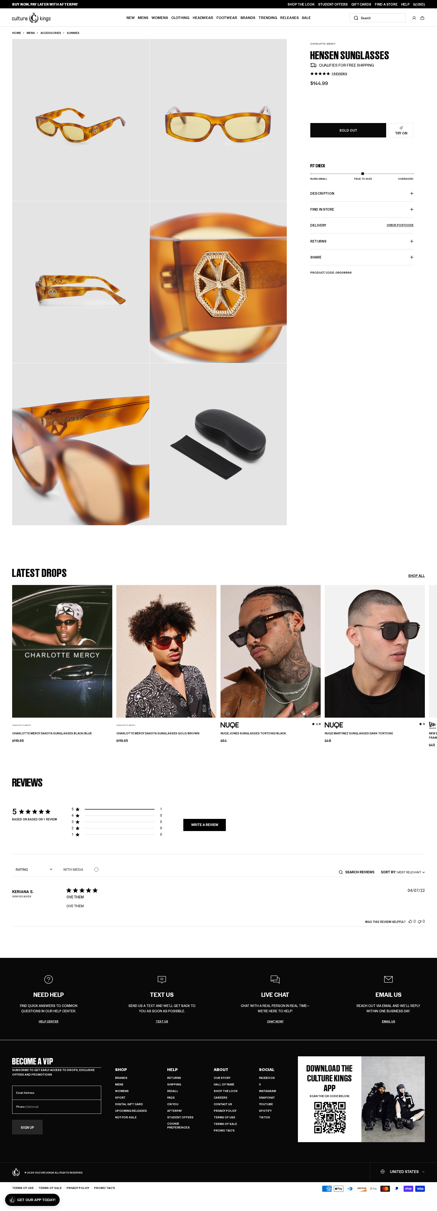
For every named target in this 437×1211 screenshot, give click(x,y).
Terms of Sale (225, 1124)
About (221, 1069)
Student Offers (180, 1117)
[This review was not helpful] (419, 921)
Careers (220, 1097)
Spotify (265, 1110)
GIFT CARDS (361, 4)
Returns (174, 1078)
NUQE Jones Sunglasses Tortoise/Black (253, 733)
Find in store (322, 209)
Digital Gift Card (129, 1104)
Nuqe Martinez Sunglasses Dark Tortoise (359, 733)
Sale (306, 17)
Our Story (222, 1078)
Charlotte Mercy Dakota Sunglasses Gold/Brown (157, 733)
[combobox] (377, 17)
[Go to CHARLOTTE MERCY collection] (323, 44)
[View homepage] (31, 17)
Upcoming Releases (131, 1110)
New (130, 17)
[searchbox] (361, 872)
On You (172, 1104)
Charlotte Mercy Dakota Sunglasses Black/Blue (52, 733)
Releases (289, 17)
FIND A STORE (386, 4)
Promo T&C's (224, 1130)
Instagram (267, 1091)
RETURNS (318, 241)
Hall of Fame (224, 1084)
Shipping (174, 1084)
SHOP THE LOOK (301, 4)
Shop (121, 1069)
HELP (405, 4)
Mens (143, 17)
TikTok (264, 1117)
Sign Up (27, 1127)
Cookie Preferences (178, 1125)
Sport (120, 1097)
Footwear (226, 17)
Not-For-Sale (126, 1117)
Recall (172, 1091)
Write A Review (204, 825)
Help (172, 1069)
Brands (248, 17)
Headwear (203, 17)
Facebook (267, 1078)
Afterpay (174, 1110)
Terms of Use (224, 1117)
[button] (422, 18)
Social (266, 1069)
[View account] (414, 18)
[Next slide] (425, 650)
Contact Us (223, 1104)
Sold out (348, 130)
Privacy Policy (225, 1110)
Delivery (362, 225)
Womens (159, 17)
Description (322, 193)
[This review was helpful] (410, 921)
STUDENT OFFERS (333, 4)
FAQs (171, 1097)
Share (315, 257)
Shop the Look (226, 1091)
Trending (267, 17)
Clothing (180, 17)
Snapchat (267, 1097)
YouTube (266, 1104)
